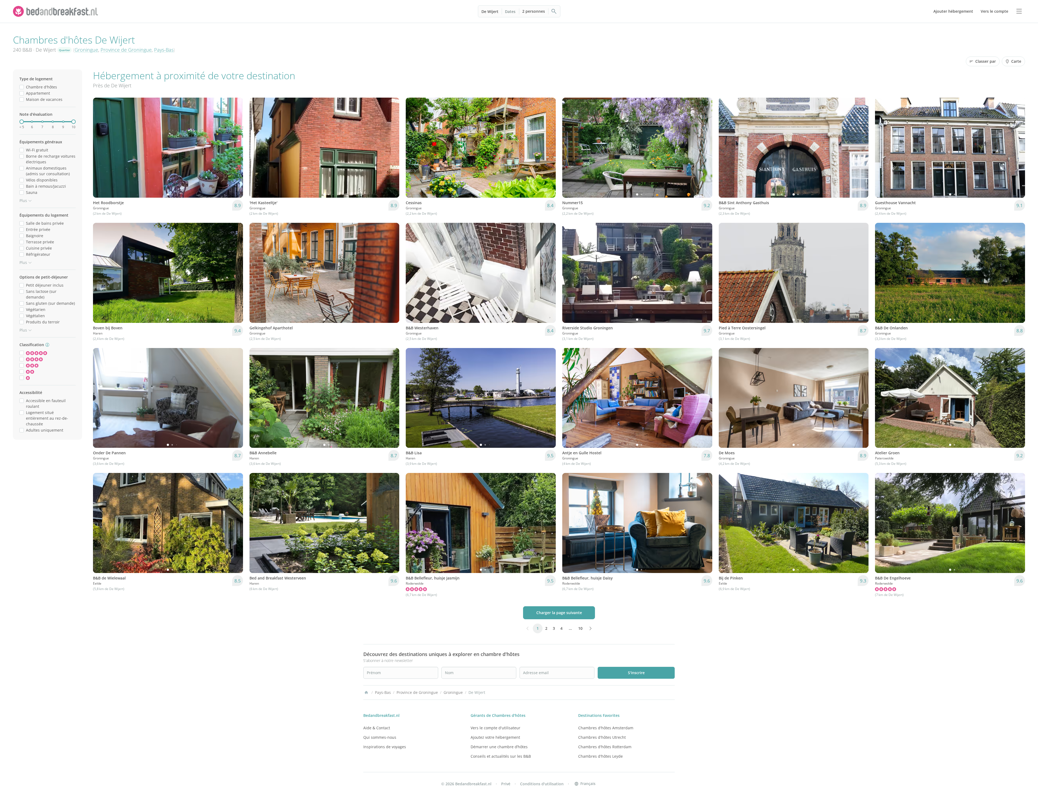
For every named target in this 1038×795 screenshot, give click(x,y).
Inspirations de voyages (384, 746)
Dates (510, 11)
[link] (56, 11)
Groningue (86, 50)
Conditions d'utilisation (542, 783)
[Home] (366, 692)
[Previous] (100, 148)
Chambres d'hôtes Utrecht (602, 737)
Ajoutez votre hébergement (495, 737)
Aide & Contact (376, 727)
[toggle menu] (1019, 11)
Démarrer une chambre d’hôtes (499, 746)
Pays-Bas (164, 50)
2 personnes (533, 11)
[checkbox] (21, 87)
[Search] (554, 11)
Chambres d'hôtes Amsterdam (605, 727)
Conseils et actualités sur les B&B (501, 756)
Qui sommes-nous (379, 737)
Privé (505, 783)
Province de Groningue (126, 50)
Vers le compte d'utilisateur (495, 727)
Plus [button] (23, 200)
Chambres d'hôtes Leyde (600, 756)
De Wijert (489, 11)
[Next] (235, 148)
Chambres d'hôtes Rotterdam (604, 746)
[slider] (21, 122)
